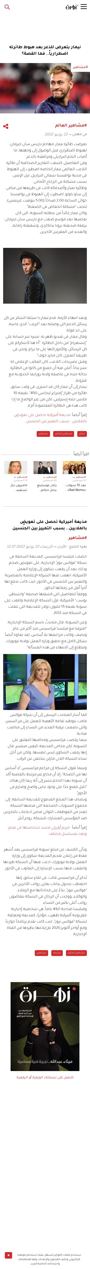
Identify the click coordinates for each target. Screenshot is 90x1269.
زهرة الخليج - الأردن (72, 547)
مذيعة (57, 953)
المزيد (33, 1264)
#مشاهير (81, 477)
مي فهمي (79, 134)
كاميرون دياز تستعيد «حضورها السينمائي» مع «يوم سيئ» (16, 488)
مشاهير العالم (63, 433)
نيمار (82, 433)
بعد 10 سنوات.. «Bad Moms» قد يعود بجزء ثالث (74, 488)
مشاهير (43, 433)
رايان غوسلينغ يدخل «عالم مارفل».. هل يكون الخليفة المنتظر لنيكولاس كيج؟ (46, 488)
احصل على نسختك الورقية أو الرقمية (45, 1078)
